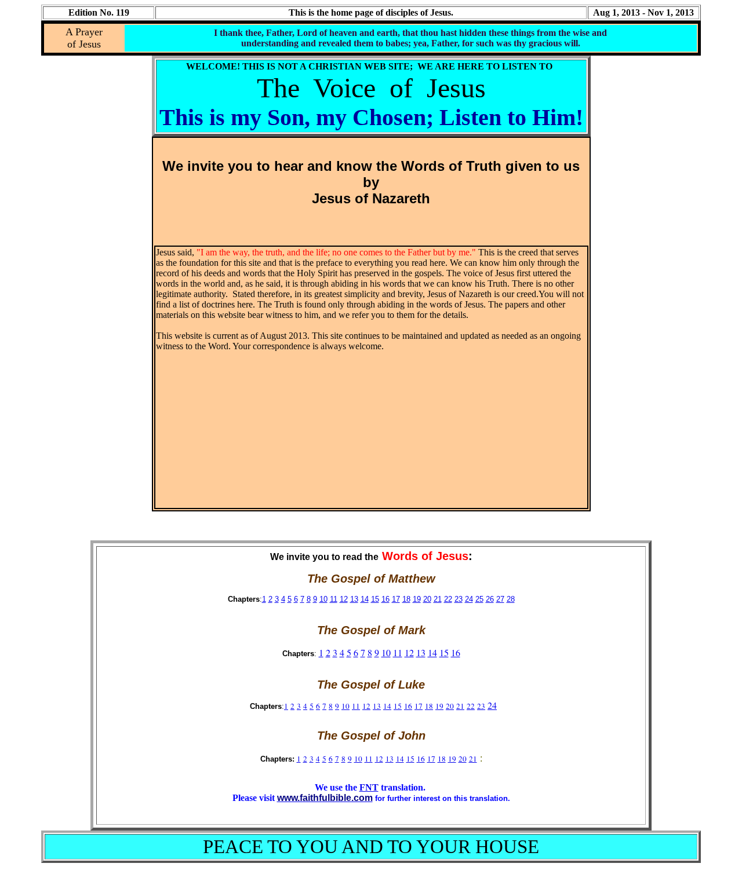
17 (396, 599)
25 (479, 599)
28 (511, 599)
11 (333, 599)
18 (406, 599)
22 (448, 599)
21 (438, 599)
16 (385, 599)
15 (375, 599)
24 (469, 599)
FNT (369, 787)
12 (344, 599)
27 (500, 599)
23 (458, 599)
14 (365, 599)
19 (417, 599)
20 (427, 599)
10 (323, 599)
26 (490, 599)
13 (354, 599)
